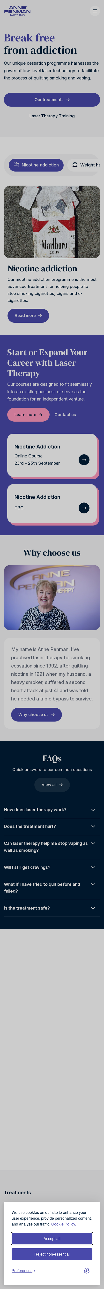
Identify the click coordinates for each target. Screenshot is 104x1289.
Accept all (52, 1238)
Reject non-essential (52, 1254)
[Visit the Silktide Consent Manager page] (86, 1270)
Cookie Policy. (63, 1224)
